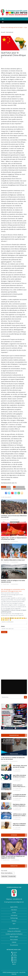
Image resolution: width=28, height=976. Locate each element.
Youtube (15, 959)
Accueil (3, 32)
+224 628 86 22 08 (17, 899)
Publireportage (14, 918)
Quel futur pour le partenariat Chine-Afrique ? (19, 487)
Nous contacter (14, 939)
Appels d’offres (14, 907)
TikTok (14, 962)
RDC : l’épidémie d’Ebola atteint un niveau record (13, 560)
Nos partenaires (14, 945)
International (9, 32)
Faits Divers (14, 909)
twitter (14, 954)
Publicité (14, 942)
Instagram (14, 955)
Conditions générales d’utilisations (14, 934)
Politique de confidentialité (14, 931)
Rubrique (14, 921)
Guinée (14, 912)
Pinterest (15, 960)
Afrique (8, 486)
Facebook (15, 952)
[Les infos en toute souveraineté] (14, 12)
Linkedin (15, 957)
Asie (2, 488)
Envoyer (4, 632)
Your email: (4, 870)
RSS (15, 964)
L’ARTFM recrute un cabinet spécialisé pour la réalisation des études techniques (20, 815)
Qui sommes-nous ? (14, 928)
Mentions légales (14, 936)
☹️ (8, 618)
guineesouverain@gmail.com (16, 902)
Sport (14, 923)
